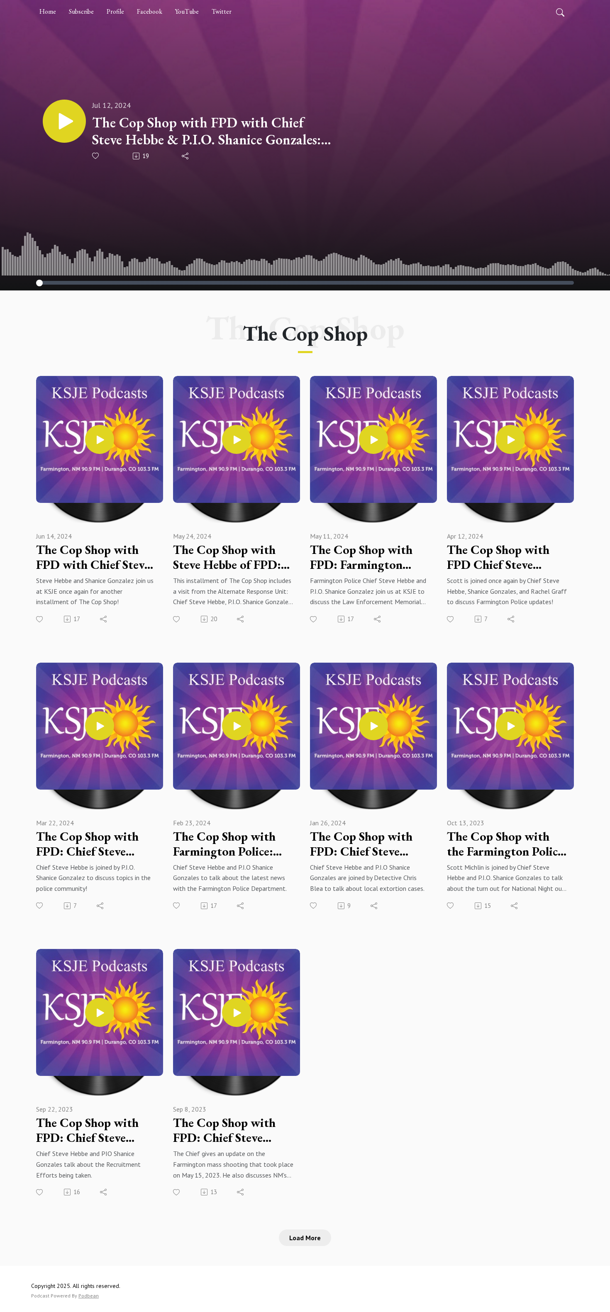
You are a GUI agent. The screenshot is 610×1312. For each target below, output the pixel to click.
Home (47, 11)
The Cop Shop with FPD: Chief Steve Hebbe (87, 844)
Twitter (222, 11)
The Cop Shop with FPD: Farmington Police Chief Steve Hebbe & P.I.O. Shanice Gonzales (369, 557)
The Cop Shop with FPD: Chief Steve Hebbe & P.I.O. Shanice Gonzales (95, 1130)
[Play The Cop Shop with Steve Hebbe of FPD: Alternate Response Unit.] (236, 439)
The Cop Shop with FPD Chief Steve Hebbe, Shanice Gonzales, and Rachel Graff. (501, 557)
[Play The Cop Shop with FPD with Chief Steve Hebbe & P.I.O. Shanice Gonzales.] (99, 439)
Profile (115, 11)
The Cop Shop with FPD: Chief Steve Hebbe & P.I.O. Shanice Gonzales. (232, 1130)
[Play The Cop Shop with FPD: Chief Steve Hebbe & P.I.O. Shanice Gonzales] (99, 1012)
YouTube (187, 11)
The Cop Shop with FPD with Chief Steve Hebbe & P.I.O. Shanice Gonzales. (95, 557)
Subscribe (81, 11)
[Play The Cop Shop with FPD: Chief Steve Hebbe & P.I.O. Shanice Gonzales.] (236, 1012)
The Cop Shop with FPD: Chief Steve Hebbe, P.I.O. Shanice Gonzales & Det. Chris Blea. (368, 844)
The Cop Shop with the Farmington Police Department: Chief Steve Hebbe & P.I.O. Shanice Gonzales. (505, 844)
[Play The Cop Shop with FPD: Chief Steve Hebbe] (99, 725)
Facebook (149, 11)
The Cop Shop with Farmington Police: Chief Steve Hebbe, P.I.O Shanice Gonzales (231, 844)
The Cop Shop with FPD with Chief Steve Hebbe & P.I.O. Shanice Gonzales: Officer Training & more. (206, 131)
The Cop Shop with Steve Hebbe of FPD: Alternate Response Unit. (227, 557)
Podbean (88, 1295)
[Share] (185, 156)
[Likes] (96, 155)
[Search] (560, 11)
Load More (305, 1238)
